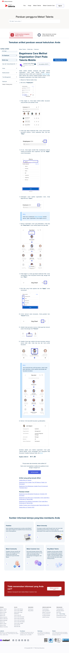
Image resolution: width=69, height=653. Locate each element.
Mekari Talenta (37, 5)
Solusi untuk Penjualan (19, 618)
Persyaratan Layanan (61, 617)
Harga (29, 5)
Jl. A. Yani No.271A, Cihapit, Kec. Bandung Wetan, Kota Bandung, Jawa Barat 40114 (44, 633)
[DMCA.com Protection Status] (65, 640)
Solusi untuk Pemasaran (19, 620)
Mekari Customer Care (49, 5)
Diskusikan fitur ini (60, 60)
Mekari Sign (2, 613)
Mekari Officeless (4, 618)
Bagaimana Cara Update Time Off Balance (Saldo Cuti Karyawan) (33, 483)
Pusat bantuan (45, 609)
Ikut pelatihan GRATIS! (43, 64)
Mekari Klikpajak (3, 620)
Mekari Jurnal (3, 610)
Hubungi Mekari (45, 610)
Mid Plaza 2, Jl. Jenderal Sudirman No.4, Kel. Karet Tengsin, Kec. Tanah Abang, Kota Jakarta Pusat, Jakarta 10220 (9, 633)
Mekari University (4, 626)
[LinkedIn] (34, 456)
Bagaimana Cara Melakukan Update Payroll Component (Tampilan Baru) (33, 486)
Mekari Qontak (3, 612)
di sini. (41, 453)
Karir (57, 613)
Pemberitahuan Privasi (61, 615)
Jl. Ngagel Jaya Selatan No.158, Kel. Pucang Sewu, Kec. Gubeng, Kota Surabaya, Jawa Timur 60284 (27, 633)
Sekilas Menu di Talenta (25, 480)
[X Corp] (32, 456)
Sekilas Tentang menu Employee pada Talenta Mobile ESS (34, 505)
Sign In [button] (60, 5)
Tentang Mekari (59, 609)
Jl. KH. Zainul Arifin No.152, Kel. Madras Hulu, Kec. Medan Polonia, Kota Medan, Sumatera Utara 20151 (60, 633)
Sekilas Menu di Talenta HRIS (26, 507)
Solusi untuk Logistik (18, 623)
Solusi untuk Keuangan (19, 616)
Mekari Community (46, 612)
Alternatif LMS (17, 626)
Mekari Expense (3, 617)
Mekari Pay (2, 622)
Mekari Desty (3, 625)
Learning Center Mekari (28, 63)
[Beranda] (10, 6)
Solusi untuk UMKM (18, 610)
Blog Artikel (30, 610)
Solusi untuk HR (17, 615)
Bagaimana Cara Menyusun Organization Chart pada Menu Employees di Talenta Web (34, 498)
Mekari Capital (3, 623)
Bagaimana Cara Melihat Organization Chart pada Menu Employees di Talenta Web (33, 502)
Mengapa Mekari (60, 610)
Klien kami (58, 612)
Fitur (24, 5)
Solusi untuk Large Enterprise (18, 613)
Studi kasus (30, 609)
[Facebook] (30, 456)
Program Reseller (46, 615)
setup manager (46, 74)
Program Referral (46, 613)
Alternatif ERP (17, 624)
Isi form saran (34, 472)
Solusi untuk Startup (18, 609)
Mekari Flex (2, 615)
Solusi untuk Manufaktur (19, 621)
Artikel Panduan (45, 617)
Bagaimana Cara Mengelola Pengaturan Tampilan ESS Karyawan (33, 494)
